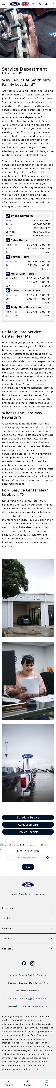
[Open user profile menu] (46, 4)
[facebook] (23, 963)
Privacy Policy (42, 998)
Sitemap (12, 983)
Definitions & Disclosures (28, 991)
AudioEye (25, 1006)
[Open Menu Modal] (3, 4)
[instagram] (32, 963)
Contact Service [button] (28, 824)
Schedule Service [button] (28, 817)
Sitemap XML (25, 983)
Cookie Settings (41, 1006)
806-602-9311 (41, 220)
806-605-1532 (41, 224)
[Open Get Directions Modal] (33, 4)
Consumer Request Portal (21, 975)
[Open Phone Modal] (40, 4)
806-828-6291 (41, 235)
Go (28, 867)
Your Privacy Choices (17, 998)
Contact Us (42, 975)
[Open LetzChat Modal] (52, 4)
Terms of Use (41, 983)
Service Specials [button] (28, 832)
